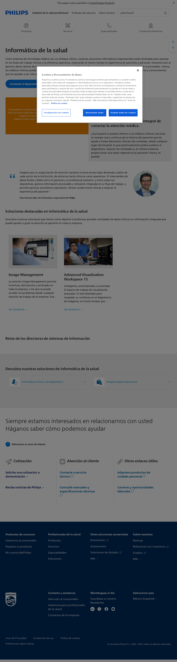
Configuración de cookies (56, 112)
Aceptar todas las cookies (123, 112)
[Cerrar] (138, 70)
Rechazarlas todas (95, 112)
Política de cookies (59, 103)
